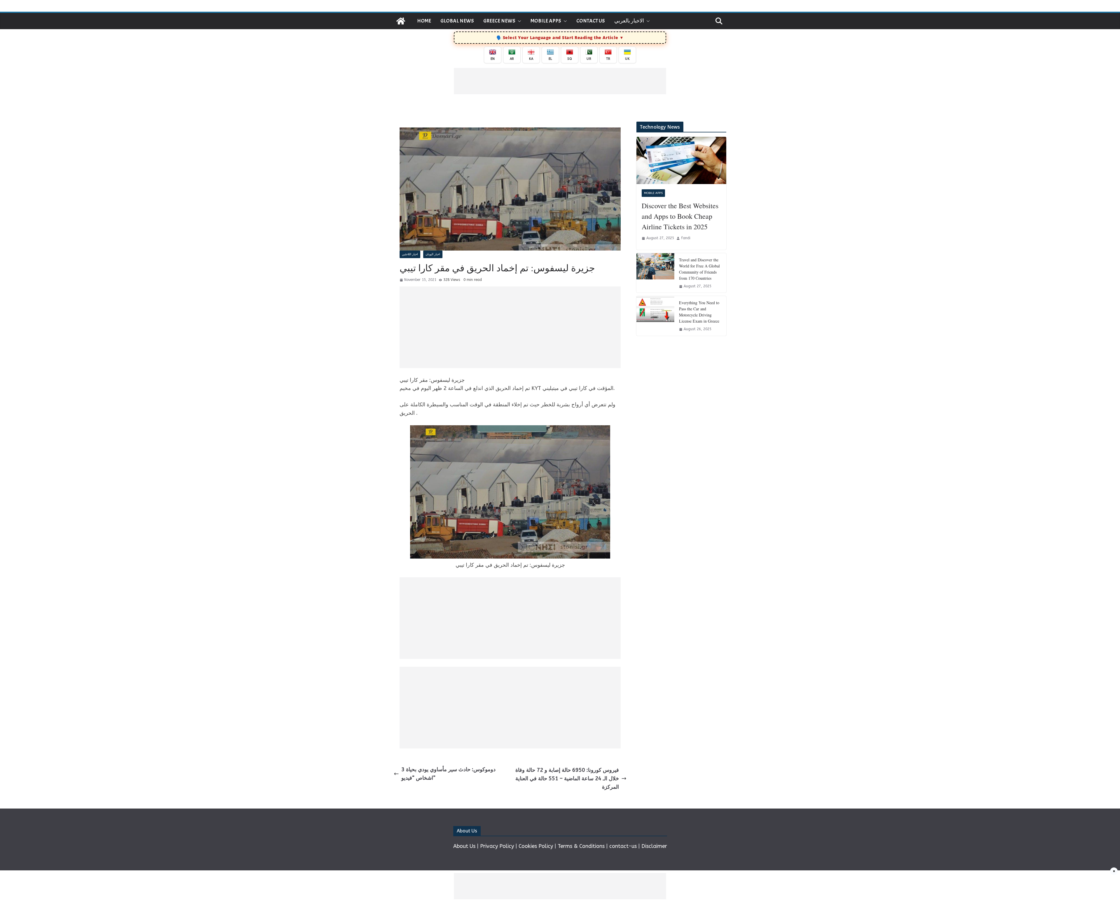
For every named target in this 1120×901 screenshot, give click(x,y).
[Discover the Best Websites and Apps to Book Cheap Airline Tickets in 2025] (681, 160)
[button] (518, 21)
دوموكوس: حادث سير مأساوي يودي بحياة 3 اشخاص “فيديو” (448, 773)
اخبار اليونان (433, 254)
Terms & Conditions (581, 846)
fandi (685, 238)
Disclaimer (654, 846)
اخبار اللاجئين (410, 254)
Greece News (499, 21)
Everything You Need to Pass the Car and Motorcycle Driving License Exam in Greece (699, 312)
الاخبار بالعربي (629, 21)
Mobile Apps (546, 21)
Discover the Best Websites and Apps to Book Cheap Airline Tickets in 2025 (680, 216)
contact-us (623, 846)
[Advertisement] (560, 81)
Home (424, 21)
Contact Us (590, 21)
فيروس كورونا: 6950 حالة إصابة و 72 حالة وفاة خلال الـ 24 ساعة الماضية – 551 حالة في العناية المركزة (567, 778)
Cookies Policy (536, 846)
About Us (464, 846)
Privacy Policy (497, 846)
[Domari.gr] (400, 21)
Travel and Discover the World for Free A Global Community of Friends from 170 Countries (699, 269)
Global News (457, 21)
